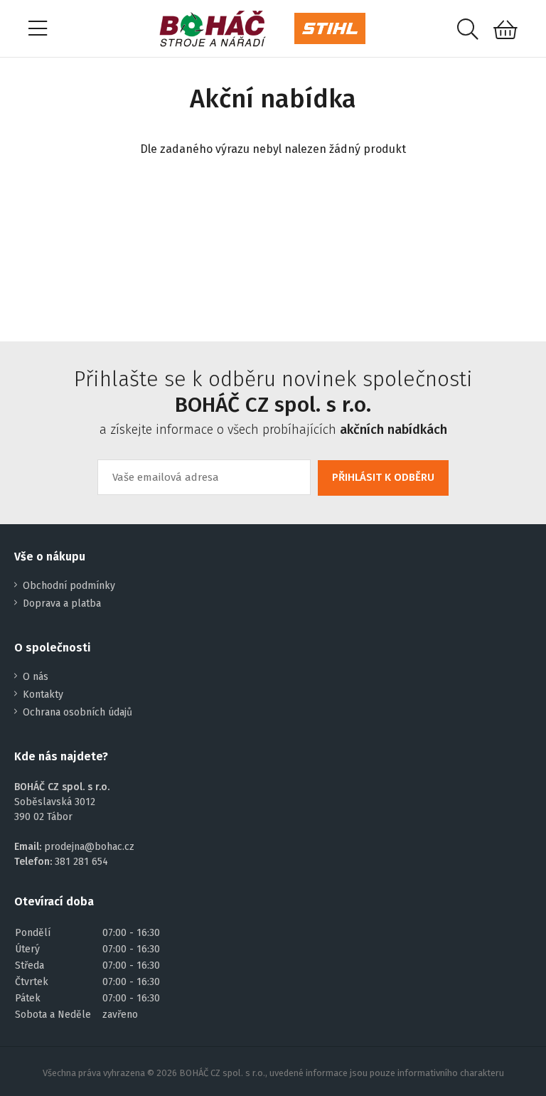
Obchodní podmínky (69, 586)
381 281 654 (81, 862)
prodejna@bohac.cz (89, 847)
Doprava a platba (62, 603)
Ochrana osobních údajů (77, 712)
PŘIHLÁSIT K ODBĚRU (383, 477)
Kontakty (43, 694)
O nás (35, 677)
